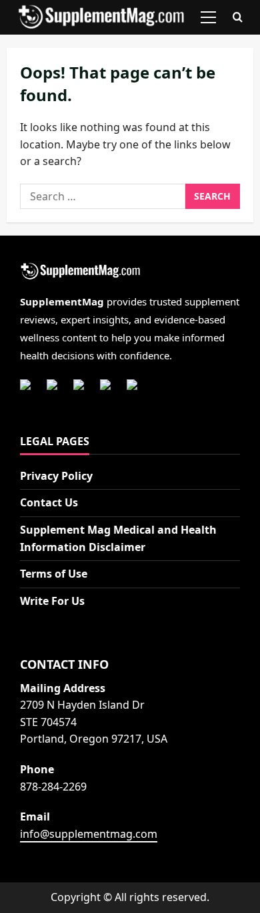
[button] (208, 17)
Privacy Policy (56, 475)
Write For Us (52, 601)
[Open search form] (238, 18)
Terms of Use (53, 573)
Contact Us (49, 502)
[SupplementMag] (130, 271)
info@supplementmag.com (88, 833)
